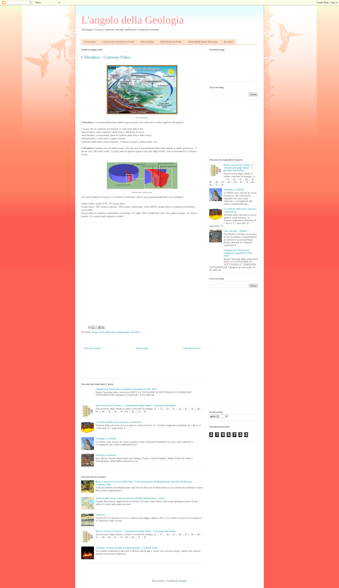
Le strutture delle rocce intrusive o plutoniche (119, 422)
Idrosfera (135, 332)
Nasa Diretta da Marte (170, 42)
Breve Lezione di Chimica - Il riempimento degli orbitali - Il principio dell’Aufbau (136, 405)
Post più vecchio (191, 348)
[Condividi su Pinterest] (103, 327)
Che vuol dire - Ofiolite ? (236, 231)
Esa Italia (228, 42)
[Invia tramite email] (89, 327)
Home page (90, 42)
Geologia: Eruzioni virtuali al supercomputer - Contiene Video (127, 548)
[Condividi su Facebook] (100, 327)
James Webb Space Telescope (203, 42)
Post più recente (92, 348)
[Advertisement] (145, 367)
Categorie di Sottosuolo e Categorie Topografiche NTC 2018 (126, 389)
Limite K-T (101, 515)
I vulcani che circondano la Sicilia (118, 42)
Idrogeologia (123, 332)
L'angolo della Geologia (132, 20)
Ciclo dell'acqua (107, 332)
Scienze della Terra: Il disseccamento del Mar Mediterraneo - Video (130, 498)
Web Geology (147, 42)
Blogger (183, 581)
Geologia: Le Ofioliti (106, 438)
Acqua (95, 332)
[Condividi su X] (96, 327)
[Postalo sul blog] (93, 327)
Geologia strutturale (106, 455)
